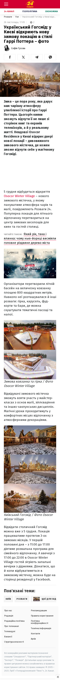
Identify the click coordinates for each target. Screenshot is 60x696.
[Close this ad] (57, 676)
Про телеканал (11, 626)
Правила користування (42, 615)
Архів (33, 638)
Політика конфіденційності (39, 622)
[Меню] (6, 4)
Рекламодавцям (39, 610)
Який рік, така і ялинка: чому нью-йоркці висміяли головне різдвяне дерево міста (30, 238)
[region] (30, 688)
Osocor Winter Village (19, 196)
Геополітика (29, 11)
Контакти (35, 633)
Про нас (8, 610)
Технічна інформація (41, 628)
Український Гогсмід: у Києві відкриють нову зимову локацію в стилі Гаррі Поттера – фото (39, 17)
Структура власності (14, 642)
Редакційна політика (14, 621)
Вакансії (8, 636)
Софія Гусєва (18, 48)
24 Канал (9, 11)
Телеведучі (9, 631)
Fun (17, 17)
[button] (10, 57)
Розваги (8, 17)
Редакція (8, 615)
